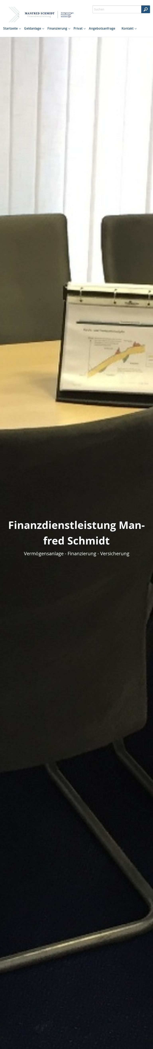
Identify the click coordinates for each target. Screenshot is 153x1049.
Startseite (10, 28)
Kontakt (127, 28)
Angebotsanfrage (102, 28)
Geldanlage (32, 28)
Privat (78, 28)
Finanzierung (57, 28)
